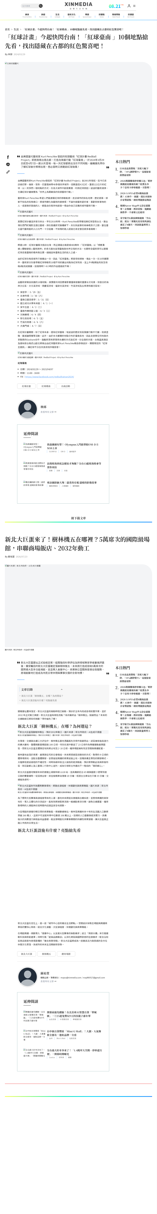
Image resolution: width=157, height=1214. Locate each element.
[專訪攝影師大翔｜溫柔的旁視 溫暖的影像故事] (34, 489)
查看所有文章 (47, 411)
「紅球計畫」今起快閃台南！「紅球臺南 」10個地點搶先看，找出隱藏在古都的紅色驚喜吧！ (73, 29)
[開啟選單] (134, 6)
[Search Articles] (41, 6)
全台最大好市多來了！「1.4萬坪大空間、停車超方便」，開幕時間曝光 (74, 1052)
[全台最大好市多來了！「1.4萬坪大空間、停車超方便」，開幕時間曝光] (34, 1056)
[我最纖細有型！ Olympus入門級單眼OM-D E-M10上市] (34, 451)
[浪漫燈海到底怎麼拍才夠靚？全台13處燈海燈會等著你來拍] (34, 470)
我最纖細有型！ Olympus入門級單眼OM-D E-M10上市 (73, 446)
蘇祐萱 (11, 556)
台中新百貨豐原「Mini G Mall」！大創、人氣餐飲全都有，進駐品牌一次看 (74, 1033)
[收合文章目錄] (61, 689)
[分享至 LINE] (8, 164)
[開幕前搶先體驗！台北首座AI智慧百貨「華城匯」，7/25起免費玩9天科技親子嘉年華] (34, 1018)
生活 (16, 29)
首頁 (7, 29)
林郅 (10, 54)
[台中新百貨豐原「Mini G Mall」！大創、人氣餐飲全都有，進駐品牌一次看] (34, 1037)
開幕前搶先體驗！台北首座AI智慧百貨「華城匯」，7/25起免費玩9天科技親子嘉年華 (72, 1014)
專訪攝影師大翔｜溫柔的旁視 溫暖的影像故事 (72, 482)
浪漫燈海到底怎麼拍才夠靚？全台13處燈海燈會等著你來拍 (74, 465)
